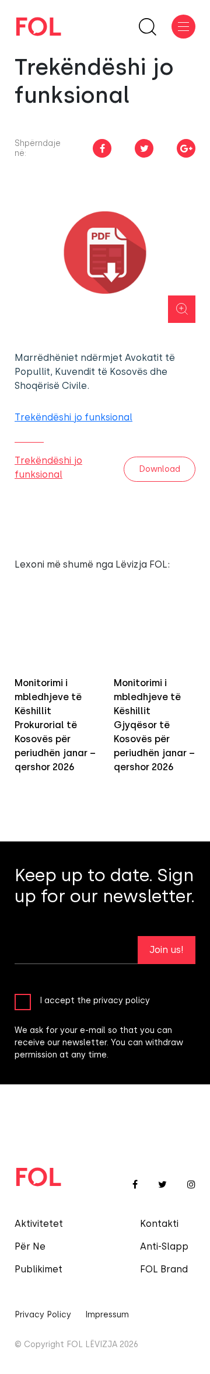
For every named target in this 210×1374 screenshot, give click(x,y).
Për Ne (30, 1246)
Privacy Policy (43, 1315)
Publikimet (38, 1269)
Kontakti (159, 1223)
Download (159, 469)
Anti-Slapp (164, 1246)
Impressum (107, 1315)
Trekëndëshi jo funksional (73, 417)
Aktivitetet (39, 1223)
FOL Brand (164, 1269)
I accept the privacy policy (95, 1001)
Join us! (166, 949)
